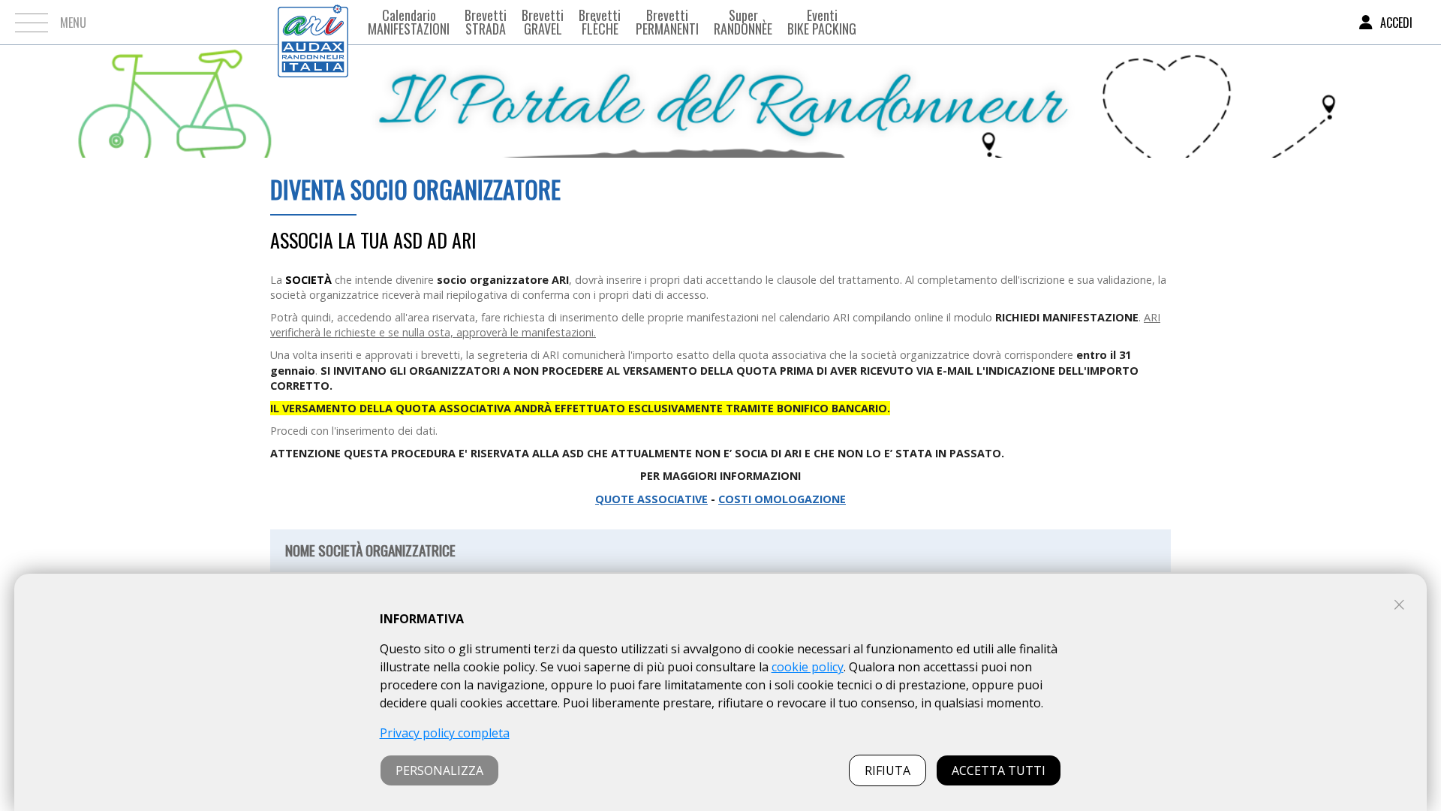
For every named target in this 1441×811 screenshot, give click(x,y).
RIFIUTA (887, 770)
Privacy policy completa (445, 733)
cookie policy (808, 667)
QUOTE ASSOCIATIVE (651, 499)
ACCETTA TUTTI (998, 770)
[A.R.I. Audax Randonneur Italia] (313, 22)
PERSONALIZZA (439, 770)
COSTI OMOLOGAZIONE (782, 499)
